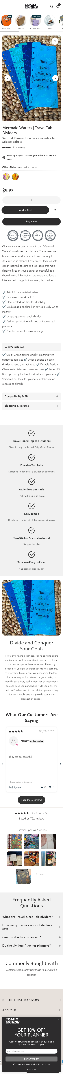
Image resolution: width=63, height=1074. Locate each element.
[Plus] (56, 200)
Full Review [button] (15, 788)
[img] (16, 731)
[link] (31, 608)
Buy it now (31, 221)
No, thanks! (31, 1069)
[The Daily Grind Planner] (31, 6)
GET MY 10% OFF (31, 1059)
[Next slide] (60, 764)
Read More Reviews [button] (31, 800)
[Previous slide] (2, 764)
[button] (55, 78)
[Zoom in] (55, 41)
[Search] (51, 6)
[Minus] (6, 200)
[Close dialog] (58, 1019)
